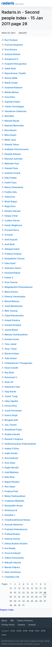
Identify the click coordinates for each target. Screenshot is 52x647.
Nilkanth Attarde (13, 562)
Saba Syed (10, 263)
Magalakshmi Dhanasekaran (19, 287)
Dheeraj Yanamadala (15, 296)
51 (23, 605)
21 (19, 592)
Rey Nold (9, 372)
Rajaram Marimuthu (14, 125)
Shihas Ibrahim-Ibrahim (16, 543)
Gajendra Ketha (12, 101)
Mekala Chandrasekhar (16, 334)
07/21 (13, 631)
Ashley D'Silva (12, 448)
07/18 (31, 631)
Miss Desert (10, 135)
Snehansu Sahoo (13, 268)
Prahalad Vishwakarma (16, 529)
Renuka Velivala (12, 211)
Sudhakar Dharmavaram (17, 149)
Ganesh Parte (11, 168)
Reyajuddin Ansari (14, 505)
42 (23, 601)
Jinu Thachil (11, 424)
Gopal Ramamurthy (14, 315)
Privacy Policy (8, 625)
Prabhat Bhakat (12, 534)
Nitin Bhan (10, 477)
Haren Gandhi (11, 367)
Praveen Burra (12, 230)
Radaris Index (7, 609)
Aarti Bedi (10, 244)
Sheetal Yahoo (12, 144)
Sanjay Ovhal (11, 215)
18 (45, 588)
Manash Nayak (12, 120)
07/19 (25, 631)
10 (11, 588)
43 (28, 601)
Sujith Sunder (11, 453)
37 (40, 597)
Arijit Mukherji (11, 472)
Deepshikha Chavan (15, 258)
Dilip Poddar (11, 177)
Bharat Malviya (12, 301)
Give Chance (11, 282)
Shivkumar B (11, 510)
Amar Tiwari (11, 348)
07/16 (43, 631)
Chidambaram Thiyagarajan (18, 363)
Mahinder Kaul (12, 163)
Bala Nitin (9, 116)
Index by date (8, 33)
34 (28, 597)
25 (36, 592)
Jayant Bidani (11, 329)
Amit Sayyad (11, 239)
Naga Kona (10, 206)
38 (45, 597)
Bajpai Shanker (12, 481)
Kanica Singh (11, 415)
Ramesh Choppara (14, 439)
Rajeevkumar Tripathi (15, 73)
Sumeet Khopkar (13, 325)
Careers (21, 625)
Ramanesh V (11, 377)
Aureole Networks (14, 524)
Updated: (5, 631)
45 (36, 601)
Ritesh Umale (11, 82)
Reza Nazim (11, 130)
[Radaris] (8, 3)
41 (19, 601)
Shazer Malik (11, 78)
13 (24, 588)
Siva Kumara (11, 49)
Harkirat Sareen (12, 538)
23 (28, 592)
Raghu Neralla (12, 467)
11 (15, 588)
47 (45, 601)
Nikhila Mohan (12, 92)
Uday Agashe (11, 401)
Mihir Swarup (11, 310)
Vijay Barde (10, 391)
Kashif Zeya (10, 182)
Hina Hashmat (11, 458)
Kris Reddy (10, 548)
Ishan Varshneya (13, 572)
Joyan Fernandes (13, 410)
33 (23, 597)
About (4, 620)
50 (19, 605)
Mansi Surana (11, 291)
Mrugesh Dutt (11, 420)
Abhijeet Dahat (12, 249)
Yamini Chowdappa (14, 106)
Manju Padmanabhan (15, 496)
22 (23, 592)
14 (28, 588)
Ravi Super (10, 486)
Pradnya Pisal (11, 491)
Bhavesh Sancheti (13, 158)
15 (32, 588)
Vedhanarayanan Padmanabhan (20, 443)
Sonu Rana (10, 97)
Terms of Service (25, 620)
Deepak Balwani (13, 154)
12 (19, 588)
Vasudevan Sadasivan (15, 111)
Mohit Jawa (10, 139)
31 (15, 597)
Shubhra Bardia (12, 434)
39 (10, 601)
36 (36, 597)
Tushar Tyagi (11, 396)
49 (15, 605)
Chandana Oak (12, 576)
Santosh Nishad (12, 54)
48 (10, 605)
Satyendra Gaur (12, 386)
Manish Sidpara (12, 567)
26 (40, 592)
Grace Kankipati (13, 553)
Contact (32, 625)
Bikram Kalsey (12, 353)
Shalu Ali (9, 382)
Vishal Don (10, 196)
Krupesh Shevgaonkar (16, 63)
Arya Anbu (10, 462)
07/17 (37, 631)
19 (11, 592)
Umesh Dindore (12, 320)
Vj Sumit (9, 234)
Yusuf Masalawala (13, 306)
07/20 (19, 631)
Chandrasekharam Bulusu (17, 519)
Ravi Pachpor (11, 40)
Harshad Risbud (12, 272)
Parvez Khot (11, 405)
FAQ (12, 620)
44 (32, 601)
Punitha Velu (11, 192)
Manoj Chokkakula (14, 187)
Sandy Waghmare (13, 225)
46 (40, 601)
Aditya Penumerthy (14, 557)
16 (36, 588)
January (22, 33)
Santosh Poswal (12, 173)
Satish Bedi (10, 68)
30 (10, 597)
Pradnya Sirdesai (13, 253)
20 (15, 592)
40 (15, 601)
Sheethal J (10, 515)
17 (41, 588)
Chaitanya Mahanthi (14, 500)
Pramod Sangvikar (14, 44)
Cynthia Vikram (12, 220)
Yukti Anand (11, 358)
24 (32, 592)
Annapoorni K (11, 59)
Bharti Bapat (11, 201)
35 (32, 597)
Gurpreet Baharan (13, 87)
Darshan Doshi (12, 339)
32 (19, 597)
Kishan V (9, 277)
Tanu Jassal (10, 344)
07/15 (4, 635)
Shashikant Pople (13, 429)
